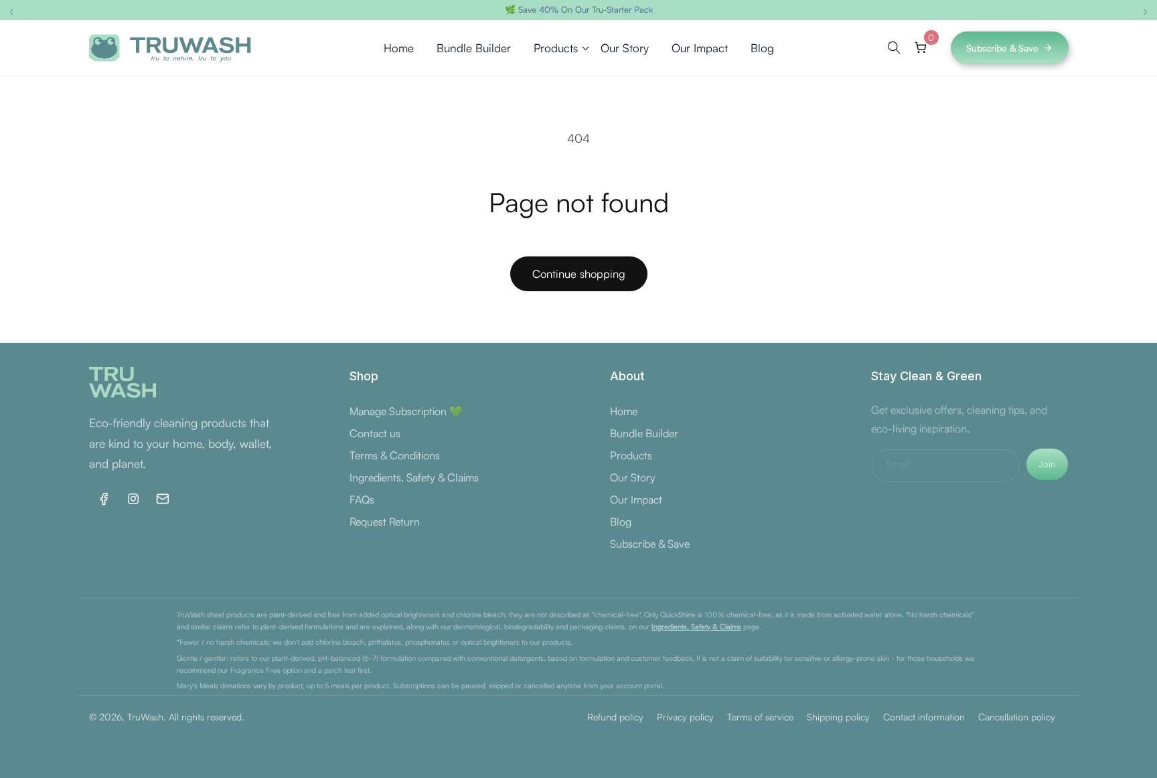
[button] (555, 48)
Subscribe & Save (1002, 48)
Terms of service (760, 716)
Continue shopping (578, 273)
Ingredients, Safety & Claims (414, 477)
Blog (620, 521)
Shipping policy (838, 716)
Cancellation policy (1016, 716)
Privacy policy (685, 716)
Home (623, 411)
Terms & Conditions (395, 455)
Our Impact (636, 499)
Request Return (385, 521)
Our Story (632, 477)
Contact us (375, 433)
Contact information (924, 716)
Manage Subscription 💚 (406, 411)
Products (631, 455)
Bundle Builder (644, 433)
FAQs (362, 499)
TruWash (145, 716)
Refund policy (615, 716)
